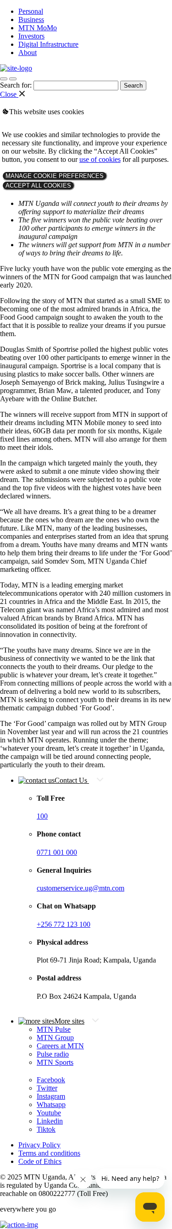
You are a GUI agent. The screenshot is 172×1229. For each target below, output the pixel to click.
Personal (30, 11)
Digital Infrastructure (48, 44)
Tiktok (46, 1129)
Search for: (16, 85)
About (27, 52)
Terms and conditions (49, 1153)
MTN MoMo (37, 28)
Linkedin (50, 1121)
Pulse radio (53, 1054)
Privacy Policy (39, 1145)
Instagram (51, 1096)
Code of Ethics (39, 1161)
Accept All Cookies (38, 185)
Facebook (51, 1080)
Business (31, 19)
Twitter (47, 1088)
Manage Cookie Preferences (55, 175)
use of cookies (100, 159)
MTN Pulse (54, 1029)
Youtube (49, 1113)
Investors (31, 36)
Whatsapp (51, 1104)
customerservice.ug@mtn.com (80, 888)
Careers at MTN (60, 1046)
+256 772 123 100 (63, 924)
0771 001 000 (57, 852)
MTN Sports (55, 1062)
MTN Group (55, 1037)
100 (42, 816)
